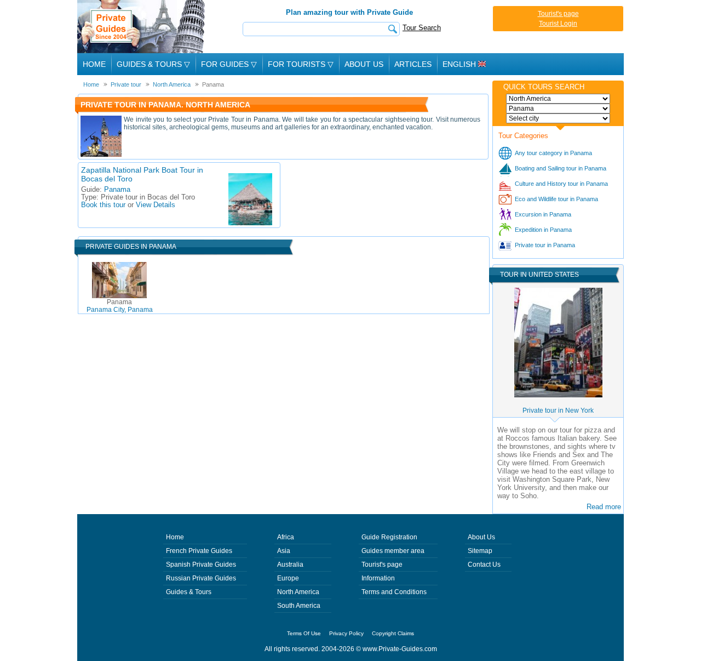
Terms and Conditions (394, 592)
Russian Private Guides (201, 578)
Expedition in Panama (543, 229)
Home (94, 64)
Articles (413, 64)
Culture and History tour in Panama (561, 183)
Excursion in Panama (543, 214)
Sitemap (480, 551)
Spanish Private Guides (201, 564)
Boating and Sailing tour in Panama (560, 168)
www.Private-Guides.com (400, 649)
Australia (290, 564)
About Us (363, 64)
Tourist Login (558, 23)
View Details (155, 205)
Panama (117, 189)
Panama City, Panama (120, 306)
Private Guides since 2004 (142, 26)
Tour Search (422, 28)
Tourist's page (558, 14)
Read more (604, 507)
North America (298, 592)
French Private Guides (199, 551)
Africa (285, 537)
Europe (288, 578)
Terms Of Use (304, 633)
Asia (283, 551)
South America (298, 605)
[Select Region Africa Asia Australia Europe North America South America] (558, 99)
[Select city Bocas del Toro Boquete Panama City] (558, 118)
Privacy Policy (346, 633)
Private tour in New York (558, 410)
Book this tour (103, 205)
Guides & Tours (188, 592)
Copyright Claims (393, 633)
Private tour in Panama (545, 245)
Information (378, 578)
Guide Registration (389, 537)
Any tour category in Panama (553, 153)
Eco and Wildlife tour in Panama (556, 199)
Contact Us (484, 564)
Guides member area (392, 551)
